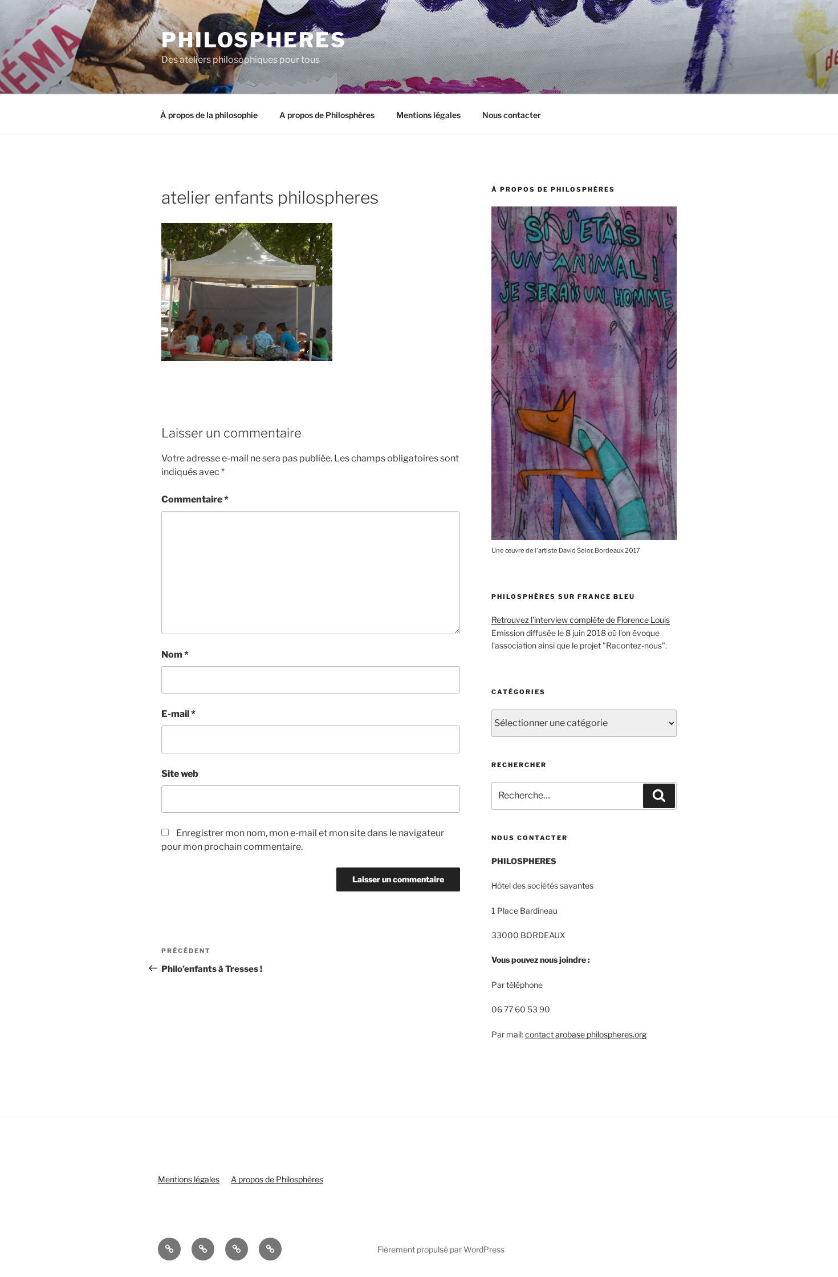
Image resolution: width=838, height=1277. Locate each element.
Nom (175, 654)
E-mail (178, 713)
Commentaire (195, 499)
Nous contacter (511, 115)
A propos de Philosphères (327, 115)
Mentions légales (428, 115)
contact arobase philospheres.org (585, 1034)
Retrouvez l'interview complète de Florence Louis (580, 620)
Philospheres (254, 39)
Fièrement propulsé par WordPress (441, 1249)
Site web (179, 773)
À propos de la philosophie (209, 115)
